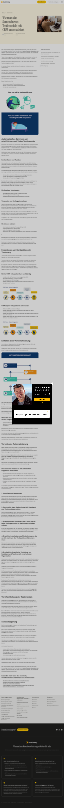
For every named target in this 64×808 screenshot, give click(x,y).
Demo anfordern (42, 399)
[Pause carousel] (32, 423)
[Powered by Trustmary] (42, 402)
